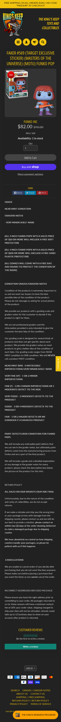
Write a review (30, 646)
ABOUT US (22, 693)
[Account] (26, 42)
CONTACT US (37, 693)
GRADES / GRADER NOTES (36, 690)
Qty (30, 143)
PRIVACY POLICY (19, 704)
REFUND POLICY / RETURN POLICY (30, 700)
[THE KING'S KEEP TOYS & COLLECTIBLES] (13, 23)
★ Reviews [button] (58, 363)
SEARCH (15, 690)
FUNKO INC (30, 121)
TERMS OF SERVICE (40, 704)
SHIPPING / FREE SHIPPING (30, 697)
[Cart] (34, 42)
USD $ (29, 668)
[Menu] (18, 42)
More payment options (30, 174)
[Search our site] (42, 42)
